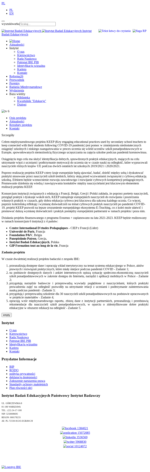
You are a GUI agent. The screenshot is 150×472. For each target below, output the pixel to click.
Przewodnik (16, 80)
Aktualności (16, 44)
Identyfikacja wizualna (31, 65)
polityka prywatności (22, 373)
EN (11, 13)
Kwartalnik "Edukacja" (31, 101)
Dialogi (21, 104)
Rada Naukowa (27, 58)
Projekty (14, 83)
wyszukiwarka (11, 23)
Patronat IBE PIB (28, 62)
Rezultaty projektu (20, 125)
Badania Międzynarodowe (25, 87)
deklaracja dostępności (23, 377)
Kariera (21, 69)
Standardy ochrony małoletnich (28, 384)
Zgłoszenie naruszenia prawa (27, 380)
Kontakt (22, 72)
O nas (20, 51)
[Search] (3, 21)
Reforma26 (16, 76)
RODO (14, 370)
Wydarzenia (16, 90)
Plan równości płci (20, 388)
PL (3, 3)
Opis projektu (17, 118)
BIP (11, 366)
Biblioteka (23, 97)
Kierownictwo (26, 55)
